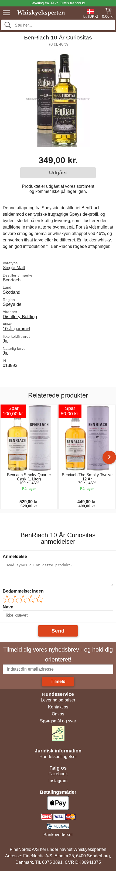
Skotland (11, 292)
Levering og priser (58, 700)
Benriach (12, 279)
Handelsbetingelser (58, 756)
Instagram (58, 780)
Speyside (12, 304)
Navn (8, 607)
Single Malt (14, 267)
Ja (5, 341)
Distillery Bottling (20, 316)
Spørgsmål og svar (58, 721)
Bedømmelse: (23, 591)
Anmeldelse (15, 556)
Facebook (58, 773)
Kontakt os (58, 707)
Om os (58, 714)
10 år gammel (16, 328)
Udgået (58, 172)
